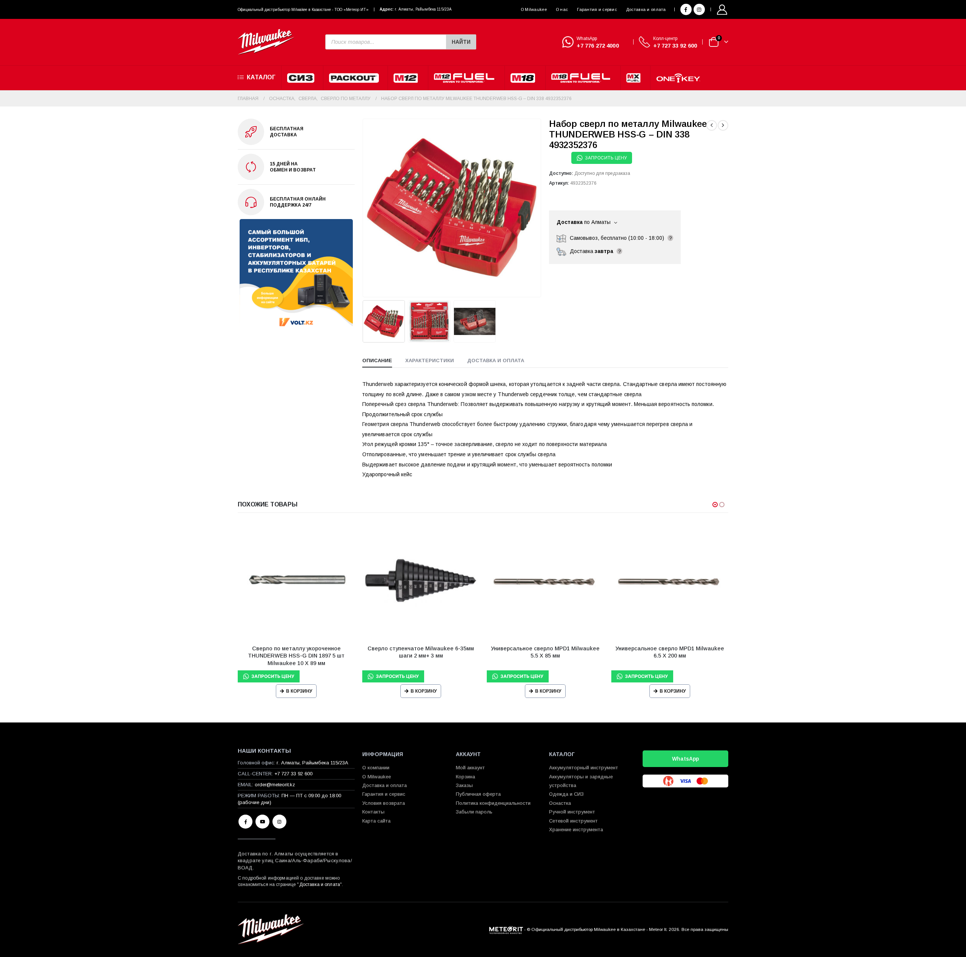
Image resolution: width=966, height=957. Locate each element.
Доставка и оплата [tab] (495, 360)
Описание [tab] (377, 360)
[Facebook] (686, 9)
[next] (723, 125)
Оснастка (560, 803)
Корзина (465, 776)
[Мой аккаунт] (722, 10)
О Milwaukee (534, 9)
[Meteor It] (506, 929)
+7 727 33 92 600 (675, 45)
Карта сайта (376, 821)
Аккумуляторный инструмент (583, 767)
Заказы (464, 785)
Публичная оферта (478, 794)
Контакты (373, 812)
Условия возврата (383, 803)
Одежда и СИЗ (566, 794)
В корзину (299, 691)
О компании (375, 767)
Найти (461, 42)
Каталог (261, 77)
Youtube (262, 822)
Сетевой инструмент (573, 821)
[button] (364, 207)
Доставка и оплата (646, 9)
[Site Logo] (266, 42)
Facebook (245, 822)
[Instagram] (699, 9)
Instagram (279, 822)
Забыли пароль (474, 812)
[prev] (711, 125)
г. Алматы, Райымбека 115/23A (423, 9)
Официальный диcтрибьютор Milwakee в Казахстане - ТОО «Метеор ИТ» (303, 10)
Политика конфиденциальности (493, 803)
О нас (562, 9)
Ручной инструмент (572, 812)
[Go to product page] (296, 580)
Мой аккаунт (470, 767)
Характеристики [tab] (429, 360)
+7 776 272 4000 (598, 45)
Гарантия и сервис (597, 9)
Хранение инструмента (576, 829)
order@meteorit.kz (275, 784)
